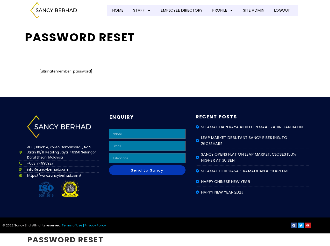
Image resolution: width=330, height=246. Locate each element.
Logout (282, 10)
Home (117, 10)
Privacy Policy (95, 225)
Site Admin (253, 10)
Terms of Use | (73, 225)
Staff (139, 10)
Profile (219, 10)
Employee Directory (181, 10)
